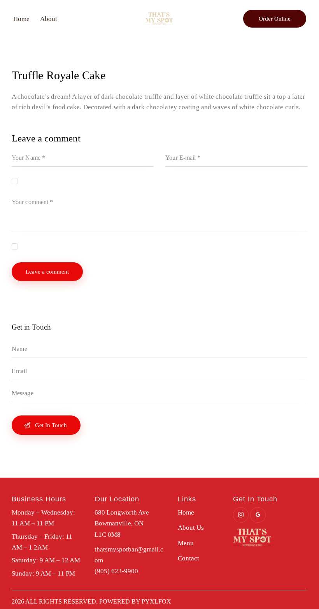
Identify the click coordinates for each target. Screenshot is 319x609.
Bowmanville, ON (119, 523)
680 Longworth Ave (122, 512)
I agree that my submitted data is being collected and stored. (88, 246)
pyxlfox (156, 601)
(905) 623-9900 (116, 571)
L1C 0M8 (108, 534)
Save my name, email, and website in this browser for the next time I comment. (110, 180)
